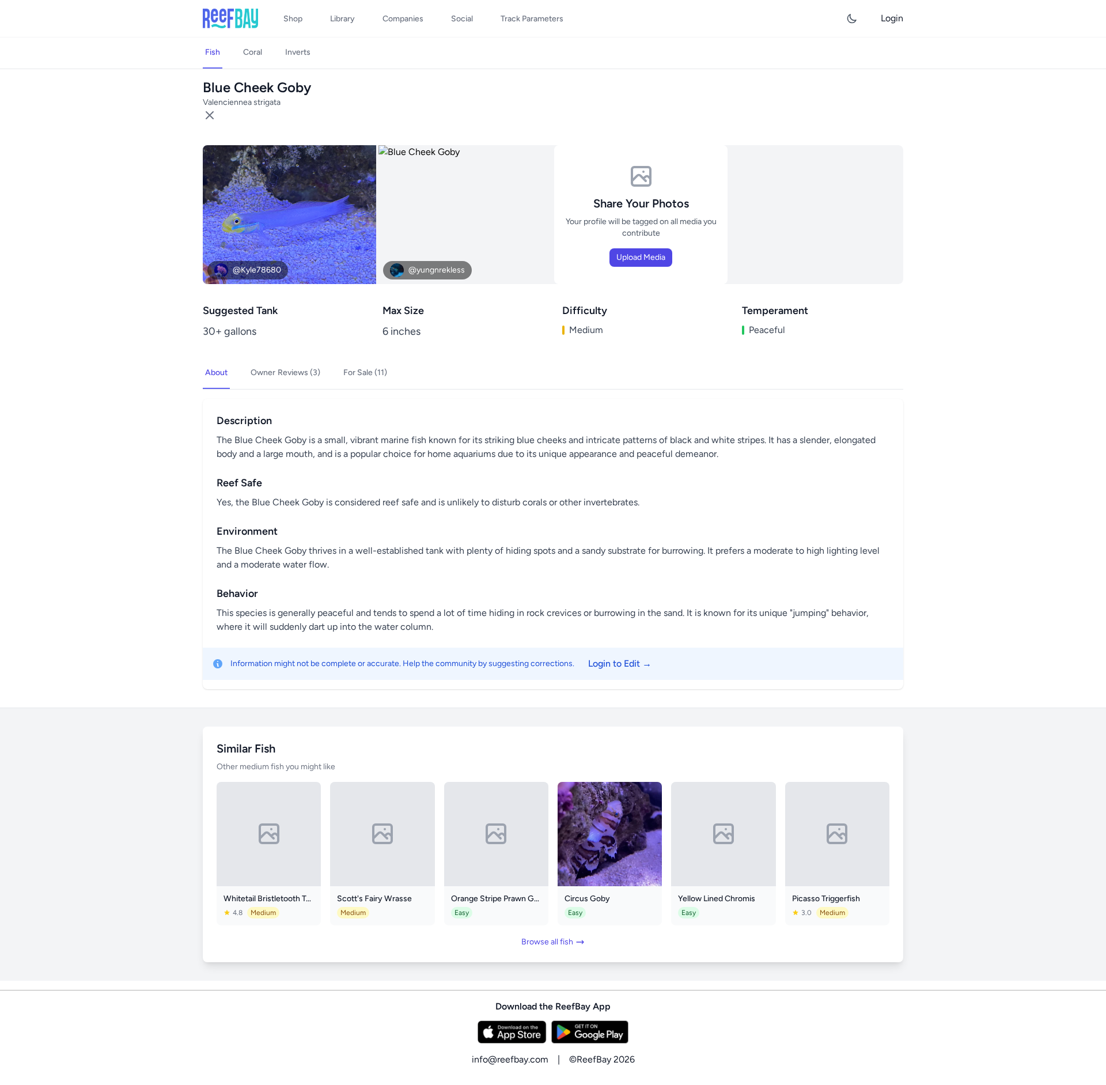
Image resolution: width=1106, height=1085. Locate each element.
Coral (252, 52)
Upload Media (640, 257)
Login (892, 18)
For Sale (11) (365, 372)
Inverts (297, 52)
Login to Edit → (620, 663)
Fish (212, 52)
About (216, 372)
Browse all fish (547, 942)
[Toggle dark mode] (852, 18)
